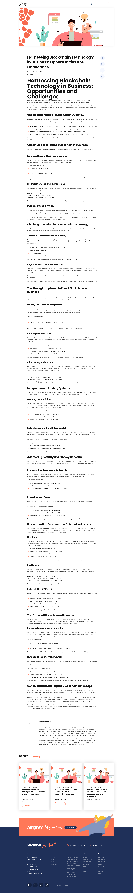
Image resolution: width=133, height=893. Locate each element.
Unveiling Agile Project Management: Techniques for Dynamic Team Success (34, 791)
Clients (62, 3)
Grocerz (101, 871)
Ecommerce (86, 864)
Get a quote (104, 3)
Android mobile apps (73, 857)
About (42, 3)
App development (32, 53)
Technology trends (45, 53)
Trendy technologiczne (68, 787)
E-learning (86, 869)
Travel (85, 866)
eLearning (101, 869)
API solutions (71, 877)
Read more (28, 805)
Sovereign (101, 859)
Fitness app (102, 862)
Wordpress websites (73, 865)
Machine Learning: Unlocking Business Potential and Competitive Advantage (66, 791)
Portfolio (54, 3)
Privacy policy (58, 885)
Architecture (87, 862)
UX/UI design (71, 874)
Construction (87, 859)
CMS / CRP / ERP (72, 872)
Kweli (100, 873)
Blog (68, 3)
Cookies (67, 885)
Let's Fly (101, 857)
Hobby (85, 871)
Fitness (85, 857)
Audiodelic (101, 866)
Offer (48, 3)
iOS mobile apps (72, 859)
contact (54, 712)
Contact (74, 3)
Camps (100, 864)
